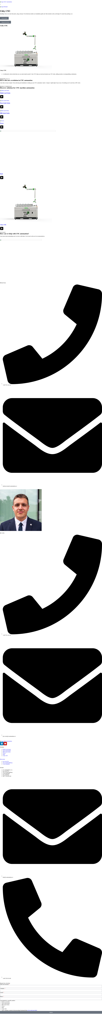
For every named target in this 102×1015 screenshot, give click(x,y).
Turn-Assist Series (5, 103)
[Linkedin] (1, 743)
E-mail (1, 992)
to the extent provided (32, 1010)
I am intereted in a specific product (7, 1000)
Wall (3, 1007)
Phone (1, 996)
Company (2, 988)
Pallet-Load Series (5, 93)
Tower (2, 123)
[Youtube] (5, 743)
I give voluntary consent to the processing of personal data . (19, 1010)
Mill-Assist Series (5, 113)
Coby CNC (3, 224)
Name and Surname (4, 984)
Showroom (2, 759)
